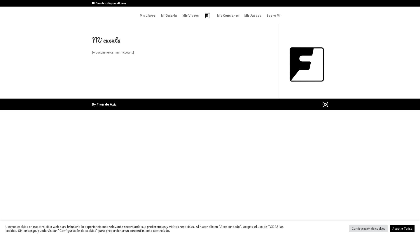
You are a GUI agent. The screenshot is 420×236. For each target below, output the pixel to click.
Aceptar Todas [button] (402, 228)
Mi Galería (169, 16)
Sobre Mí (273, 16)
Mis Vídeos (190, 16)
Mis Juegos (252, 16)
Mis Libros (147, 16)
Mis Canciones (228, 16)
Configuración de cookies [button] (368, 228)
